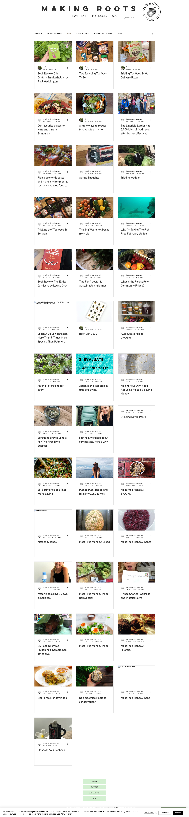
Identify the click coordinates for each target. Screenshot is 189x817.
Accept (178, 812)
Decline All (165, 812)
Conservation (82, 33)
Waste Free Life (54, 33)
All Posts (38, 33)
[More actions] (68, 67)
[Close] (185, 812)
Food (69, 33)
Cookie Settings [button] (150, 812)
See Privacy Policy (64, 813)
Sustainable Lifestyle (103, 33)
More (120, 33)
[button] (152, 33)
